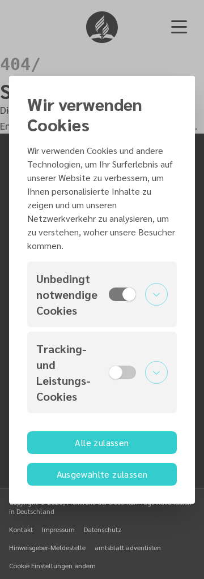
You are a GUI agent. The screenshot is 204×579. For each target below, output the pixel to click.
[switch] (122, 294)
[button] (102, 294)
